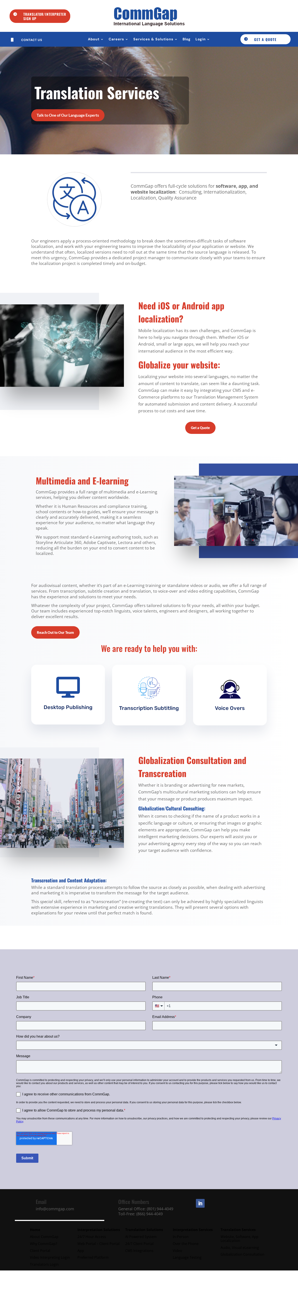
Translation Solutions (144, 1229)
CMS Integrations (139, 1250)
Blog (187, 39)
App (80, 1250)
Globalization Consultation (243, 1254)
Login (200, 39)
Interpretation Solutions (98, 1229)
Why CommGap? (43, 1243)
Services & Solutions (153, 39)
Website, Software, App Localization (240, 1238)
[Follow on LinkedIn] (200, 1203)
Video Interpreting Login (50, 1257)
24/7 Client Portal (139, 1243)
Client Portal (40, 1250)
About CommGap (44, 1236)
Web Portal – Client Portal (98, 1243)
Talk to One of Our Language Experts (68, 115)
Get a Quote (265, 39)
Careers (116, 39)
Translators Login (44, 1264)
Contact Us (31, 40)
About (93, 39)
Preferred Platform (93, 1257)
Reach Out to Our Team (55, 632)
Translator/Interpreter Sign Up (44, 16)
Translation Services (239, 1229)
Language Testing (187, 1257)
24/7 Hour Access (91, 1236)
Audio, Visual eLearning (240, 1247)
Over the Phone (186, 1243)
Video (177, 1250)
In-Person (181, 1236)
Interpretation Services (193, 1229)
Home (35, 1229)
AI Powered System (141, 1236)
